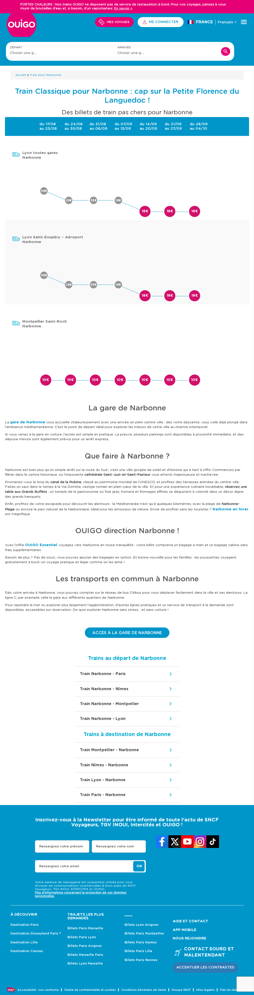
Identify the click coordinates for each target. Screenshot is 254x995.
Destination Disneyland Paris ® (35, 933)
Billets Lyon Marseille (85, 963)
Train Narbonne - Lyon (103, 719)
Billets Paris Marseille (85, 928)
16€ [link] (145, 211)
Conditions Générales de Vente (143, 990)
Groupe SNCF (181, 990)
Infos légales (205, 990)
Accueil (20, 74)
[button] (205, 967)
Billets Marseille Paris (85, 955)
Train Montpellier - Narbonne (109, 750)
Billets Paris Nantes (141, 942)
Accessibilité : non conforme (38, 990)
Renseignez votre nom (115, 846)
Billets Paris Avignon (84, 946)
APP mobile (184, 930)
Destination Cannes (26, 951)
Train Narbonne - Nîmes (104, 689)
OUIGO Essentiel (41, 545)
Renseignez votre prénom (61, 846)
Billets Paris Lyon (81, 937)
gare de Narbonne (27, 422)
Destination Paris (24, 925)
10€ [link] (45, 380)
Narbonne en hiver (230, 509)
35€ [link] (94, 200)
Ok (139, 866)
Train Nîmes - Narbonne (104, 765)
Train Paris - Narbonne (103, 795)
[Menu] (244, 22)
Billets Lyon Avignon (142, 925)
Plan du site (228, 990)
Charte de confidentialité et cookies (90, 990)
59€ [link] (44, 190)
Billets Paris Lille (138, 951)
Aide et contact (190, 921)
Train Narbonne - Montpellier (109, 704)
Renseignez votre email (59, 866)
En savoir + (123, 8)
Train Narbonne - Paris (103, 674)
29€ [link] (69, 200)
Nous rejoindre (189, 938)
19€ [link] (118, 200)
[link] (162, 841)
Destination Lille (24, 942)
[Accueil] (21, 27)
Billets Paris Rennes (141, 960)
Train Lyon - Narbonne (103, 780)
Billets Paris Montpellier (144, 933)
